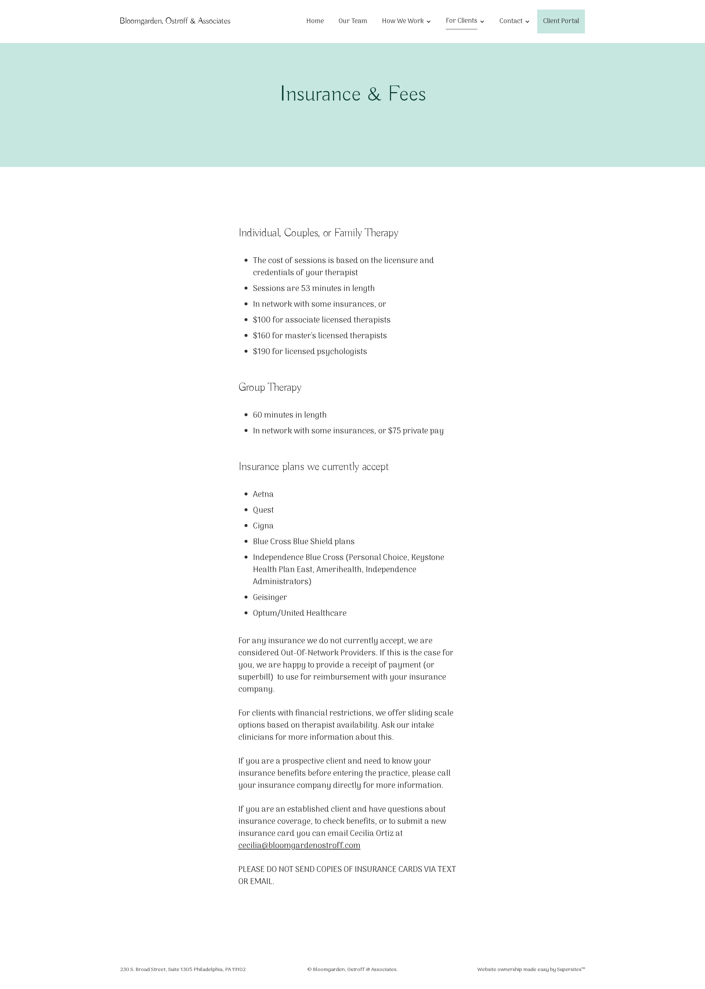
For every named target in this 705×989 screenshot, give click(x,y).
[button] (406, 21)
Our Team (353, 21)
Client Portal (561, 21)
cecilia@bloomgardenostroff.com (299, 845)
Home (315, 21)
